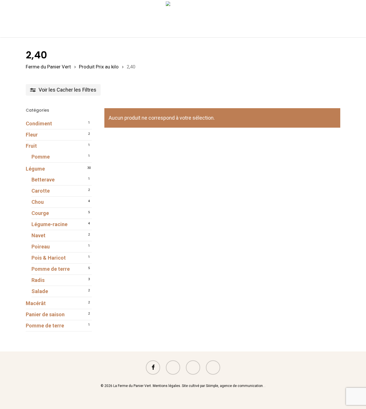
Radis (38, 280)
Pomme (40, 157)
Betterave (43, 180)
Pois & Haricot (48, 258)
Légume (35, 169)
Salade (39, 291)
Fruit (31, 146)
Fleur (32, 135)
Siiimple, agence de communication (234, 386)
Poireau (40, 247)
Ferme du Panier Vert (48, 67)
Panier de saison (45, 314)
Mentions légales (166, 386)
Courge (40, 213)
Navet (38, 235)
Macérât (36, 303)
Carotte (40, 191)
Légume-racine (49, 224)
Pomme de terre (50, 269)
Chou (37, 202)
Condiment (39, 123)
